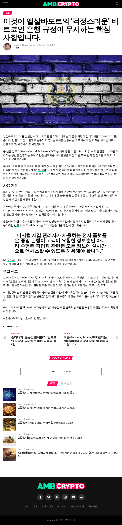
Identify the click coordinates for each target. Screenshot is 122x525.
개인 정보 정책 (77, 506)
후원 (35, 506)
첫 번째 (42, 170)
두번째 (11, 260)
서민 (18, 48)
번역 (16, 225)
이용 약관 (92, 506)
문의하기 (61, 506)
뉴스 (27, 506)
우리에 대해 (47, 506)
